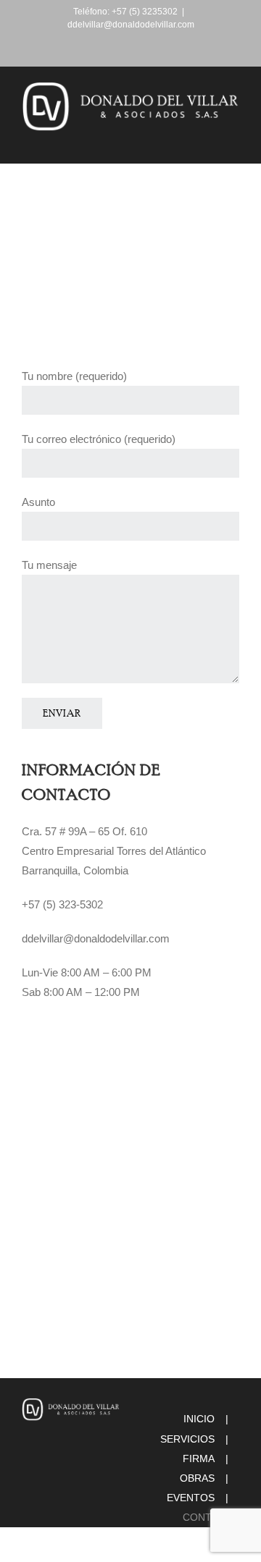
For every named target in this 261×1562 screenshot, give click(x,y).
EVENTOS (191, 1497)
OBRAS (197, 1478)
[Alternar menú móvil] (233, 140)
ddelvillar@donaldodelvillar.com (130, 25)
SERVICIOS (187, 1439)
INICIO (199, 1418)
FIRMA (199, 1458)
